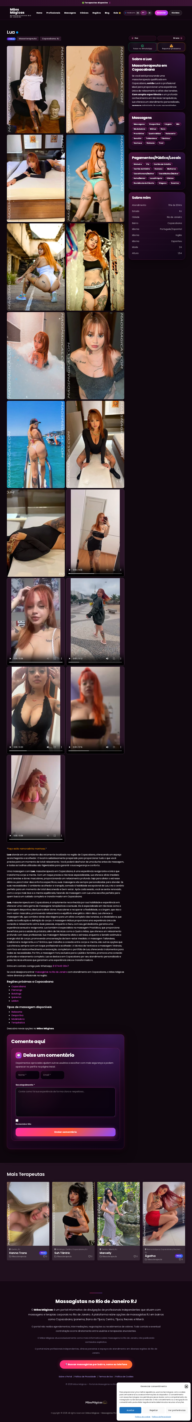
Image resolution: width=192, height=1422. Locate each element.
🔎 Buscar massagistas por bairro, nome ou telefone (96, 1364)
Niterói (111, 1249)
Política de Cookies (124, 1376)
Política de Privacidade (161, 1417)
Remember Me (23, 1124)
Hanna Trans (18, 1253)
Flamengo (16, 990)
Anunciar (161, 13)
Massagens (70, 13)
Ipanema (16, 997)
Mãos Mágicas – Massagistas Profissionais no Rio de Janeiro (113, 1413)
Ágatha (150, 1256)
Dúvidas (175, 13)
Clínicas (84, 13)
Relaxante (16, 1011)
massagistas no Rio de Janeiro (51, 972)
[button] (186, 1386)
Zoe (136, 38)
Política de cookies (142, 1417)
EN (138, 13)
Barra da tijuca (153, 1249)
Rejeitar (154, 1410)
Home (39, 13)
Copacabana (49, 38)
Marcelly (105, 1253)
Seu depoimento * (25, 1085)
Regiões (96, 13)
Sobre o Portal (65, 1376)
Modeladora (17, 1019)
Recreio (176, 1249)
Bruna (176, 38)
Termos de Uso (106, 1376)
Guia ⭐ (117, 13)
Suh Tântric (62, 1253)
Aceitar (130, 1410)
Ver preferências (177, 1410)
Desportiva (17, 1015)
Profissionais (53, 13)
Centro (14, 1249)
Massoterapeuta (28, 38)
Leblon (15, 1000)
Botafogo (16, 993)
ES (150, 13)
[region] (157, 85)
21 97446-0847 (61, 966)
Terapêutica (18, 1022)
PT (143, 13)
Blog (107, 13)
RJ (58, 38)
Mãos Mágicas (43, 1309)
